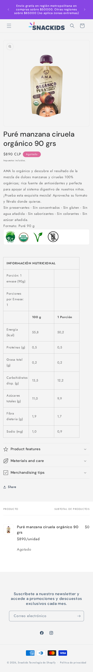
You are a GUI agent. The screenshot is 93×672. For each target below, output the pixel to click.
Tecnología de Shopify (42, 662)
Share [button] (12, 487)
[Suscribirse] (79, 616)
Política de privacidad (73, 662)
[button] (9, 26)
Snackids (23, 662)
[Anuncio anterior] (8, 9)
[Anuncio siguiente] (85, 9)
